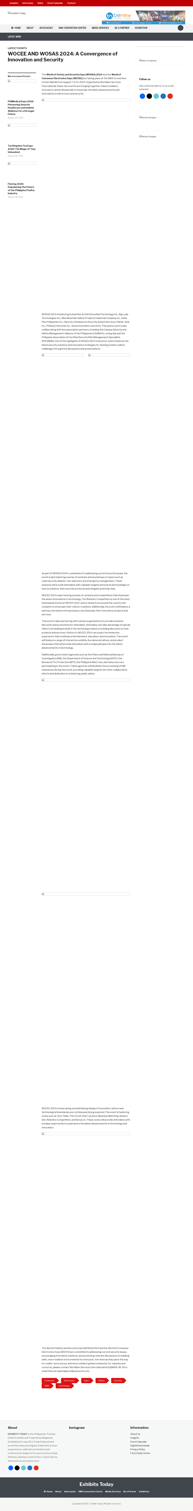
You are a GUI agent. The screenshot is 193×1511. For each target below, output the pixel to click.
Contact (71, 3)
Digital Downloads (139, 1445)
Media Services (100, 27)
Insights (14, 3)
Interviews (27, 3)
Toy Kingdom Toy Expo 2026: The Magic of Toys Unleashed (22, 148)
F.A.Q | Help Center (140, 1453)
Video (40, 3)
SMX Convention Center (72, 27)
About (30, 27)
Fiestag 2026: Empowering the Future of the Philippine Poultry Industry (21, 189)
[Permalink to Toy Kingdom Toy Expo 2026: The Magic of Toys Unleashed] (22, 134)
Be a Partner (122, 27)
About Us (135, 1434)
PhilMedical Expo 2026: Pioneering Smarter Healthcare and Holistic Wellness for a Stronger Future (21, 107)
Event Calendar (55, 3)
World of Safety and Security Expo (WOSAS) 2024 (74, 74)
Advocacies (46, 27)
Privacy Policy (137, 1449)
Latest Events (17, 48)
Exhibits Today (96, 1484)
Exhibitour (141, 27)
